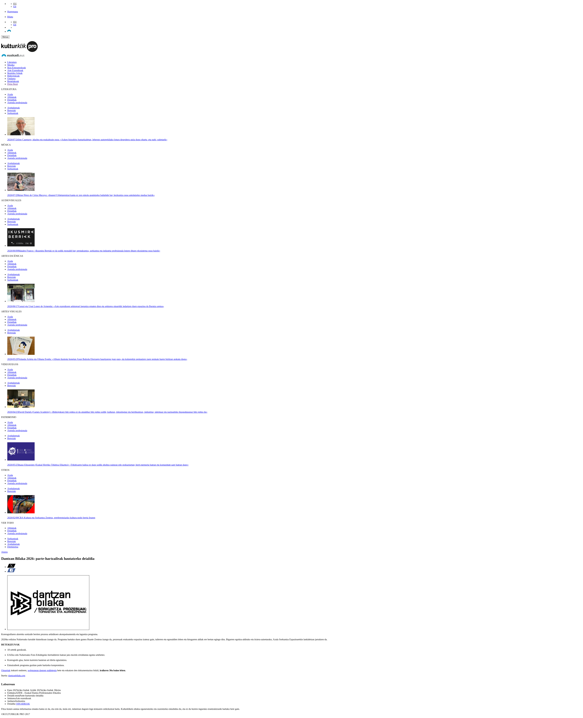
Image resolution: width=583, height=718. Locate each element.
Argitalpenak (13, 107)
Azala (10, 94)
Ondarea (11, 78)
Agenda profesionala (17, 102)
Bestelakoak (13, 81)
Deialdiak (12, 100)
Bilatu (10, 16)
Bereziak (11, 110)
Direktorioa (12, 547)
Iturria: (4, 675)
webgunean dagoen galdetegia (42, 670)
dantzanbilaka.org (16, 675)
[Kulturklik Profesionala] (19, 51)
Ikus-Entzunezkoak (16, 67)
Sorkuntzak (12, 113)
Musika (10, 65)
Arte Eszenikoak (15, 70)
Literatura (12, 62)
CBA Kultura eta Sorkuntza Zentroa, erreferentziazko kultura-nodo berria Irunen (51, 517)
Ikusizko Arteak (14, 73)
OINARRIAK (23, 704)
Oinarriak (5, 670)
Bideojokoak (13, 76)
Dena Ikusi (12, 84)
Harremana (12, 11)
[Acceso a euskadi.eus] (13, 57)
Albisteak (11, 97)
